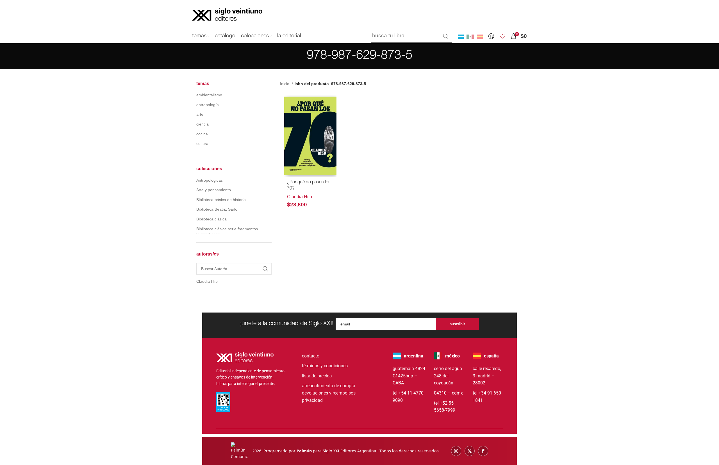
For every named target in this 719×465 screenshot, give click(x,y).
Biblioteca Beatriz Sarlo (216, 209)
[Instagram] (456, 451)
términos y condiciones (325, 365)
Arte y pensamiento (213, 190)
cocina (202, 134)
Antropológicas (209, 180)
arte (199, 114)
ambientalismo (209, 95)
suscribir (457, 324)
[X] (470, 451)
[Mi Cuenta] (491, 36)
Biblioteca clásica (211, 219)
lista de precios (317, 376)
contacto (310, 356)
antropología (207, 104)
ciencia (202, 124)
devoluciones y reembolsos (329, 393)
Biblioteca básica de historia (221, 199)
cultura (202, 143)
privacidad (312, 400)
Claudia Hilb (299, 196)
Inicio (285, 83)
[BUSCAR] (445, 36)
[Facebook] (483, 451)
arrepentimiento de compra (328, 385)
